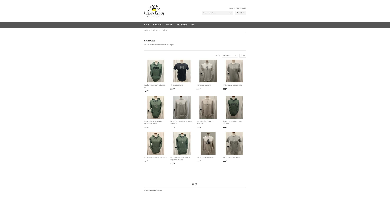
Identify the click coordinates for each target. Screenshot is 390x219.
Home (146, 25)
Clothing (157, 25)
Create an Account (241, 8)
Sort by (218, 55)
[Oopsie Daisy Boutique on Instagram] (196, 185)
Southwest (182, 25)
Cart (242, 13)
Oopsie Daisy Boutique (155, 190)
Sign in (231, 8)
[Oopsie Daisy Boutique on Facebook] (193, 185)
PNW (192, 25)
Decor (169, 25)
